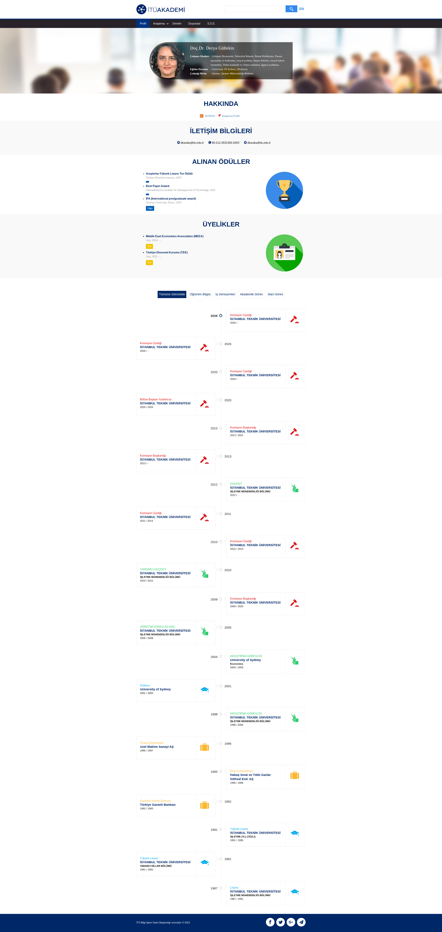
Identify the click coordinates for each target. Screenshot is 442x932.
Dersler (176, 23)
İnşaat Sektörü (261, 60)
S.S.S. (211, 23)
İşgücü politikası (270, 64)
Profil (143, 23)
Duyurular (194, 23)
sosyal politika (244, 60)
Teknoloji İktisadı (243, 56)
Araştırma (159, 23)
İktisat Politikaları (264, 56)
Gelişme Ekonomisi (222, 56)
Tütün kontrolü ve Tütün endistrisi (241, 64)
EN (301, 9)
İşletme (216, 73)
